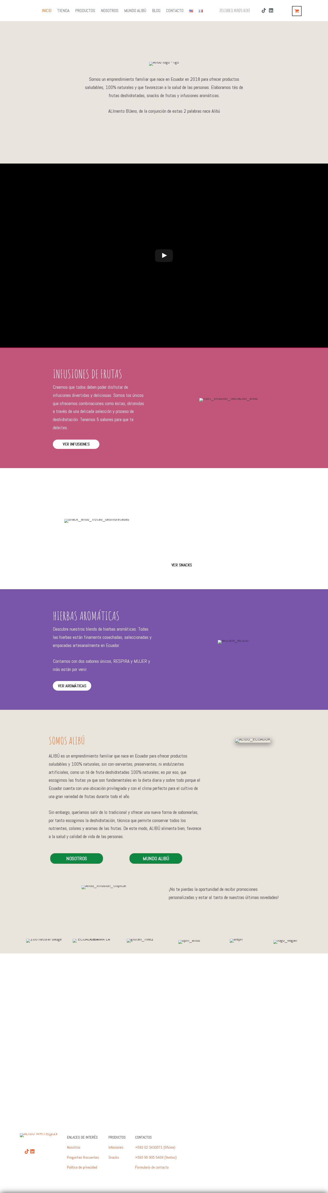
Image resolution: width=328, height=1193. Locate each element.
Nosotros (73, 1147)
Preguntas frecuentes (83, 1157)
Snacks (114, 1157)
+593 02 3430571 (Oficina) (155, 1147)
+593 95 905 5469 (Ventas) (156, 1157)
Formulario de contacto (152, 1167)
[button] (164, 129)
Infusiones (116, 1147)
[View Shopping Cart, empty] (297, 11)
